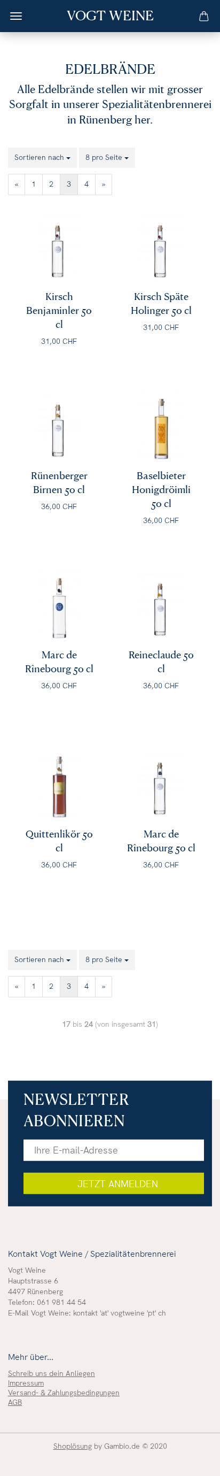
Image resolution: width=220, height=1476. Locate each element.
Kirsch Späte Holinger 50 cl (161, 299)
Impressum (26, 1383)
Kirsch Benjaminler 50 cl (59, 299)
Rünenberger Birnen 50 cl (59, 478)
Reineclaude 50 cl (161, 657)
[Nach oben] (191, 1460)
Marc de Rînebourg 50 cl (59, 657)
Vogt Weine (110, 15)
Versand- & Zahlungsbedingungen (64, 1392)
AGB (15, 1402)
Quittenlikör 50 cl (59, 836)
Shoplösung (72, 1446)
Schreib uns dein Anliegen (51, 1373)
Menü (16, 16)
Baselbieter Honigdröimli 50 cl (161, 478)
